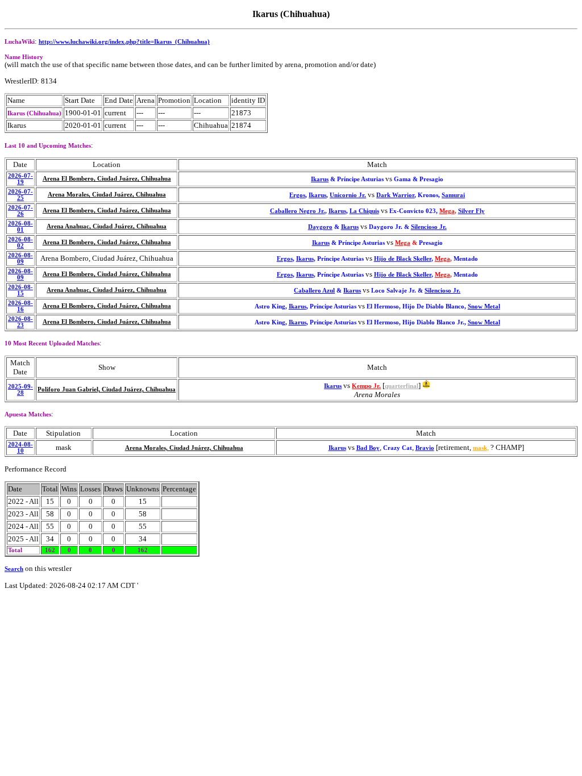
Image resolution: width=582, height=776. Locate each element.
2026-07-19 (20, 179)
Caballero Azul (314, 290)
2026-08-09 (20, 258)
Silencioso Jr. (429, 227)
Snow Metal (484, 306)
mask (480, 448)
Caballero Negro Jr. (297, 211)
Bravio (424, 448)
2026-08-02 (20, 242)
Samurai (453, 195)
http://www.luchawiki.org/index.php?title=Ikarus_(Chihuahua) (124, 42)
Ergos (297, 195)
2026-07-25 (20, 195)
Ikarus (320, 179)
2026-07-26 (20, 211)
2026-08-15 (20, 290)
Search (14, 569)
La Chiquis (364, 211)
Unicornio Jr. (348, 195)
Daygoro (320, 227)
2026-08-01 (20, 226)
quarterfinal (401, 386)
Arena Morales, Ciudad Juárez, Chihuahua (107, 194)
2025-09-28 (20, 389)
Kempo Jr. (366, 386)
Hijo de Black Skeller (402, 259)
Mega (447, 211)
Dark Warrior (395, 195)
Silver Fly (471, 211)
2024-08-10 (20, 447)
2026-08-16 (20, 306)
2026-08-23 (20, 322)
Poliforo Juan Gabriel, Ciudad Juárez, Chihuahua (107, 389)
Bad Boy (368, 448)
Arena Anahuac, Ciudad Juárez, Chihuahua (107, 226)
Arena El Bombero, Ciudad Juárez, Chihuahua (107, 179)
